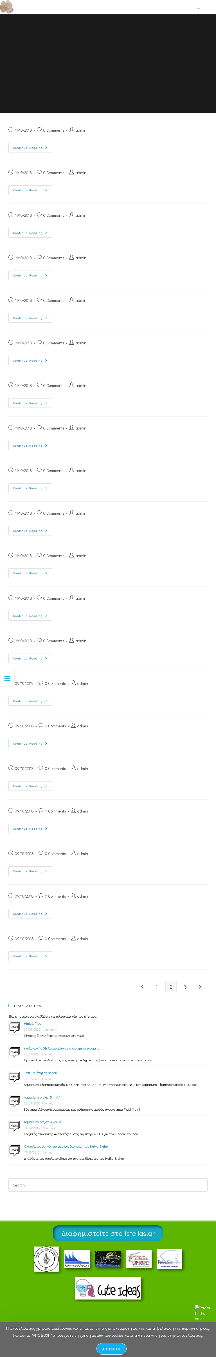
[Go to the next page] (199, 986)
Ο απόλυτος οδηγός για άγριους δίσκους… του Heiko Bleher (66, 1146)
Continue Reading (32, 146)
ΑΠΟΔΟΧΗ (111, 1349)
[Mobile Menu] (199, 7)
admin (81, 130)
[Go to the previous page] (142, 986)
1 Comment (49, 1029)
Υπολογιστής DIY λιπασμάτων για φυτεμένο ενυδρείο (61, 1048)
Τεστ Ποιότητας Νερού (40, 1072)
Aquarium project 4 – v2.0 (42, 1121)
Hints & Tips (32, 1023)
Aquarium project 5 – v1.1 (42, 1097)
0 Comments (53, 130)
